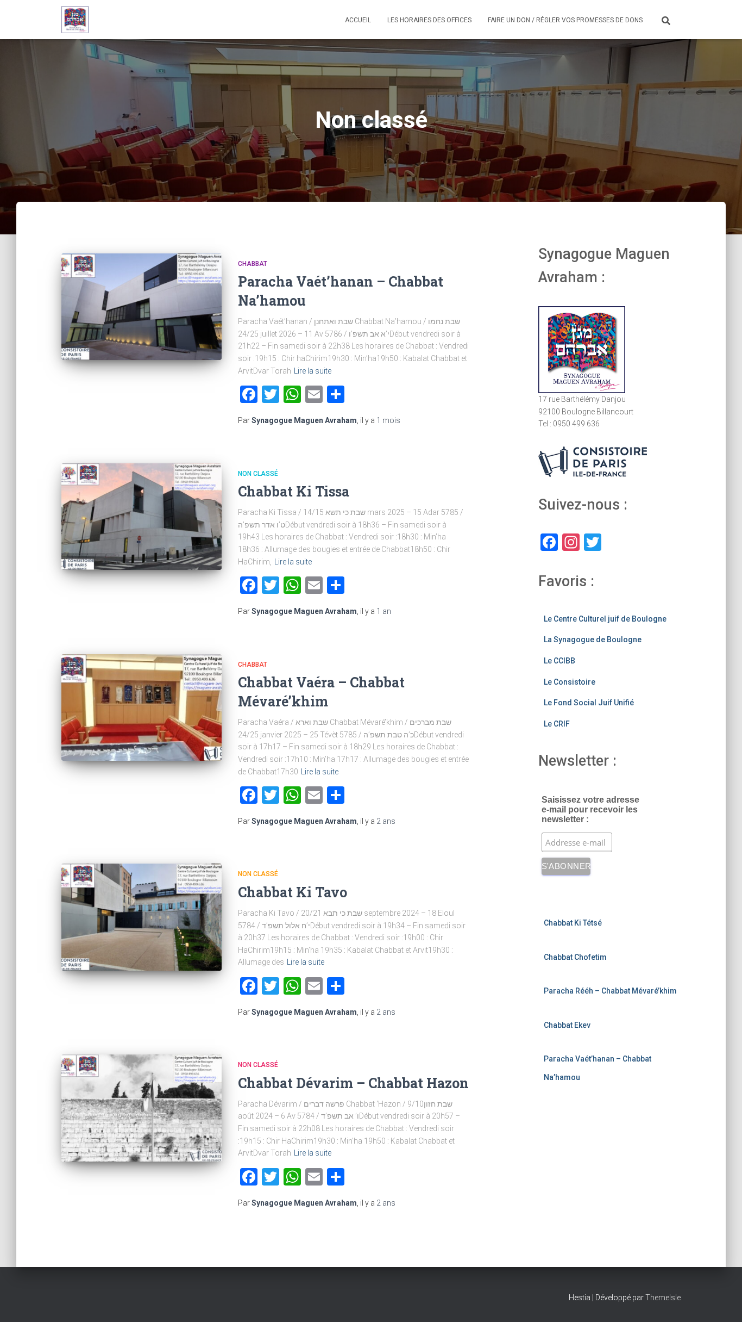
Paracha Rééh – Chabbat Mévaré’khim (610, 990)
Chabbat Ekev (567, 1025)
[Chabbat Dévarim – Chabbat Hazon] (141, 1108)
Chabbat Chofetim (575, 957)
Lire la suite (312, 371)
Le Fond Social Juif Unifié (589, 702)
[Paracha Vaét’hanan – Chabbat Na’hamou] (141, 307)
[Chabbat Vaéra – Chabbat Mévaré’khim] (141, 707)
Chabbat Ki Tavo (292, 892)
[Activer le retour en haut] (720, 1300)
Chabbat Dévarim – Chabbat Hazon (353, 1083)
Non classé (258, 473)
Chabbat (252, 264)
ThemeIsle (663, 1297)
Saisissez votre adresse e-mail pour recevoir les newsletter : (590, 809)
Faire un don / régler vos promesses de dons (565, 20)
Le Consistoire (569, 682)
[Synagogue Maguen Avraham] (75, 19)
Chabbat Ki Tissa (293, 491)
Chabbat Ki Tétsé (573, 922)
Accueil (358, 20)
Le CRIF (557, 723)
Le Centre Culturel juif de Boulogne (605, 619)
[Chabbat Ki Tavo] (141, 917)
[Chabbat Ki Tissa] (141, 516)
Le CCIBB (559, 660)
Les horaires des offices (429, 20)
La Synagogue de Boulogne (593, 639)
